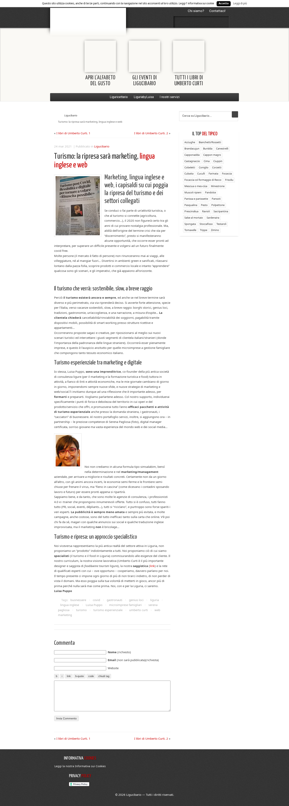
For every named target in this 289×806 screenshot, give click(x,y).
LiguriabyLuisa (144, 97)
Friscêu (229, 180)
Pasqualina (190, 205)
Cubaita (188, 173)
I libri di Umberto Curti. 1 (73, 133)
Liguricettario (119, 97)
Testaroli (221, 224)
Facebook (180, 22)
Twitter (191, 22)
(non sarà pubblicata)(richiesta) (133, 660)
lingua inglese (69, 605)
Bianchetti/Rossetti (210, 142)
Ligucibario (70, 115)
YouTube (222, 22)
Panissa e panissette (196, 198)
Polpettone (218, 205)
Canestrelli (222, 148)
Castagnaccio (192, 161)
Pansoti (216, 198)
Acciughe (189, 142)
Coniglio (203, 167)
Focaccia (227, 173)
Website (113, 668)
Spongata (190, 224)
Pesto (204, 205)
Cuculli (201, 173)
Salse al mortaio (193, 217)
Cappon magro (212, 155)
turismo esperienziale (107, 610)
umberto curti (138, 610)
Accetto (224, 3)
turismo (81, 610)
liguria (154, 600)
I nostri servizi (169, 97)
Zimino (215, 230)
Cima (207, 161)
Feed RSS (201, 22)
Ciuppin (217, 161)
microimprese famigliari (125, 605)
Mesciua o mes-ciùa (195, 186)
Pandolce (210, 192)
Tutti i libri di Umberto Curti (188, 80)
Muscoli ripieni (192, 192)
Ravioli (206, 211)
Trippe (203, 230)
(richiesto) (119, 652)
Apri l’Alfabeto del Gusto (100, 80)
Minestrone (218, 186)
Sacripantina (221, 211)
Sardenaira (213, 217)
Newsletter (211, 22)
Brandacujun (191, 148)
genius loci (136, 600)
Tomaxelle (190, 230)
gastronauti (114, 600)
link (152, 566)
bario (88, 15)
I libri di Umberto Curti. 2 (151, 133)
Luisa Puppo (94, 605)
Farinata (213, 173)
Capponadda (192, 155)
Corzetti (216, 167)
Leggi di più (240, 3)
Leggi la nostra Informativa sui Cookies (80, 766)
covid (96, 600)
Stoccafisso (206, 224)
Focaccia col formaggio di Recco (202, 180)
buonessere (78, 600)
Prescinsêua (191, 211)
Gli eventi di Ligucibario (144, 80)
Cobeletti (189, 167)
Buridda (207, 148)
